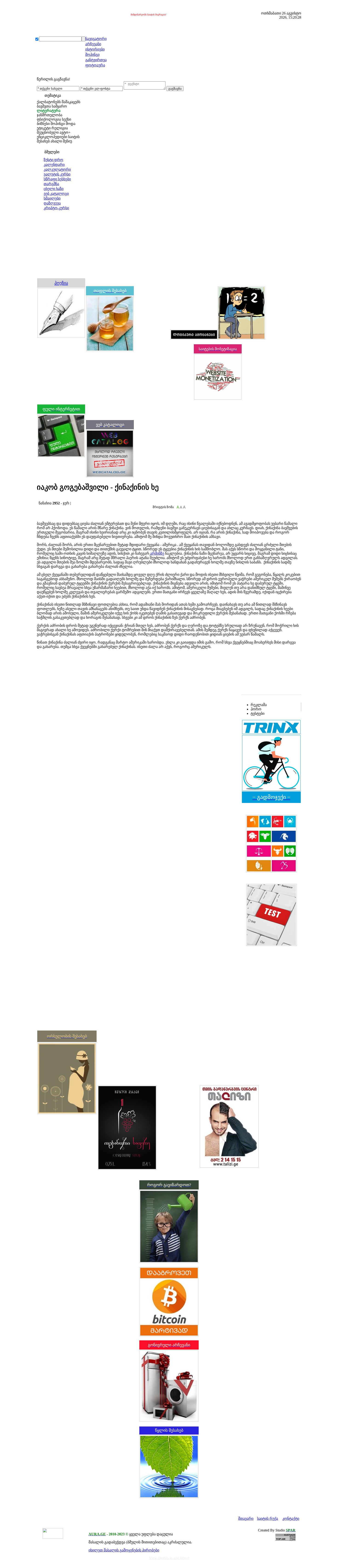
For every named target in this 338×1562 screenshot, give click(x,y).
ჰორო (256, 709)
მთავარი (245, 1518)
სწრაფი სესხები (57, 179)
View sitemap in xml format (169, 1558)
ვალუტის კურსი (57, 174)
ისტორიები (95, 49)
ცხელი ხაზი (53, 189)
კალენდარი (54, 165)
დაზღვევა (52, 203)
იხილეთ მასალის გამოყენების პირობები (124, 1550)
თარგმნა (51, 184)
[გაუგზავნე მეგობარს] (43, 499)
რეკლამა (259, 705)
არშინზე (156, 553)
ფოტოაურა (95, 65)
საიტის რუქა (267, 1518)
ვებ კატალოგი (56, 193)
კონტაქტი (290, 1518)
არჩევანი (93, 44)
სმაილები (52, 198)
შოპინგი (92, 54)
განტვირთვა (96, 60)
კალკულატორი (57, 169)
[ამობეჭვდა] (38, 499)
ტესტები (257, 713)
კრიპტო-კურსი (56, 208)
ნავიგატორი (96, 39)
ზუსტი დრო (53, 160)
